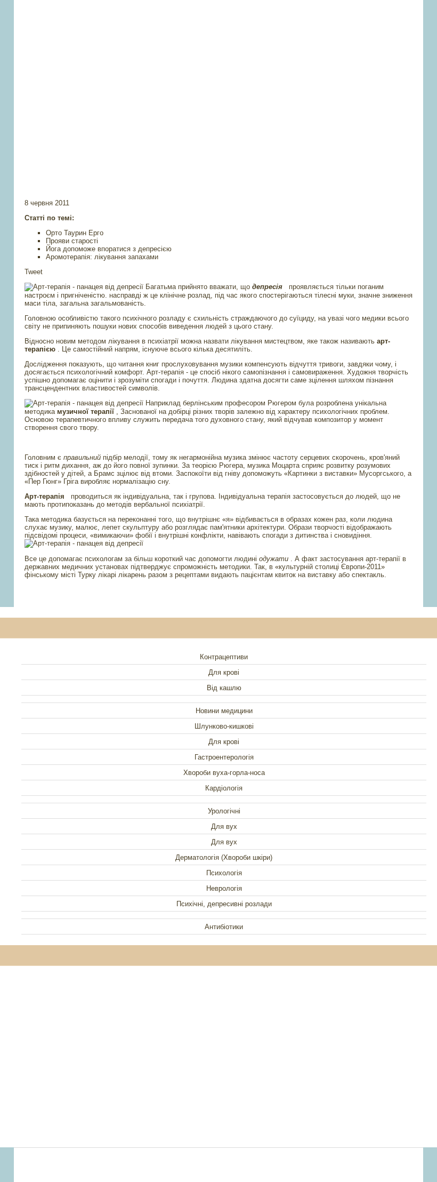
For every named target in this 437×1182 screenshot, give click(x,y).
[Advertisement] (218, 85)
